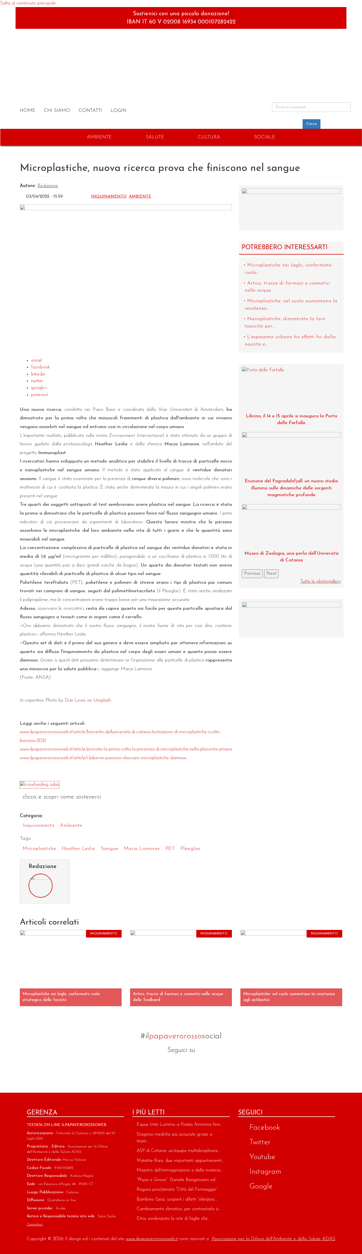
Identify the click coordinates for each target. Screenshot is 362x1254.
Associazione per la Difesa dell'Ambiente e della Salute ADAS (273, 1238)
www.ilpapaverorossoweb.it (152, 1238)
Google (181, 1065)
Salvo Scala (107, 1216)
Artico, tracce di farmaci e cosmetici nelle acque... (287, 287)
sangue (109, 848)
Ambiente (99, 137)
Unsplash (102, 700)
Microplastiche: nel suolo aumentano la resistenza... (291, 305)
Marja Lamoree (142, 848)
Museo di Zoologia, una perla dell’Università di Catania (291, 557)
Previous (252, 573)
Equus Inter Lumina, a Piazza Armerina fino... (180, 1124)
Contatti (90, 110)
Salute (155, 137)
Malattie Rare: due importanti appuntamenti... (180, 1160)
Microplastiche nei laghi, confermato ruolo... (288, 269)
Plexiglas (190, 848)
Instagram (195, 1065)
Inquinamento (109, 196)
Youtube (210, 1065)
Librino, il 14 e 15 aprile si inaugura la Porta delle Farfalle (291, 419)
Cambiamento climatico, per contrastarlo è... (179, 1209)
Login (118, 110)
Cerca (311, 124)
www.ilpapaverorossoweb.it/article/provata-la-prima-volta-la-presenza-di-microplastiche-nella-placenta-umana (126, 749)
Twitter (166, 1065)
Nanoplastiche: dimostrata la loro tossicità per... (285, 322)
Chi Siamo (57, 110)
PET (170, 848)
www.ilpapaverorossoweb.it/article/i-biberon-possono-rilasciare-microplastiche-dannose (103, 758)
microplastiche (39, 848)
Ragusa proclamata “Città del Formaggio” (177, 1189)
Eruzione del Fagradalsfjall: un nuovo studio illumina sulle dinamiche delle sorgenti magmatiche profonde (291, 488)
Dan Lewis (75, 700)
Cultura (209, 137)
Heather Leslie (78, 848)
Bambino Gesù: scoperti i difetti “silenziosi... (177, 1199)
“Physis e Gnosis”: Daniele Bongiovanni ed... (177, 1180)
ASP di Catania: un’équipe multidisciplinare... (178, 1151)
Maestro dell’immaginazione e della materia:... (180, 1170)
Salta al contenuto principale (28, 3)
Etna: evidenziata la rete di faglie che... (173, 1218)
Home (27, 110)
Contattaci (35, 1224)
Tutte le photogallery (320, 581)
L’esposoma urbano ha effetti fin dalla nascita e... (290, 341)
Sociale (264, 137)
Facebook (151, 1065)
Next (271, 573)
